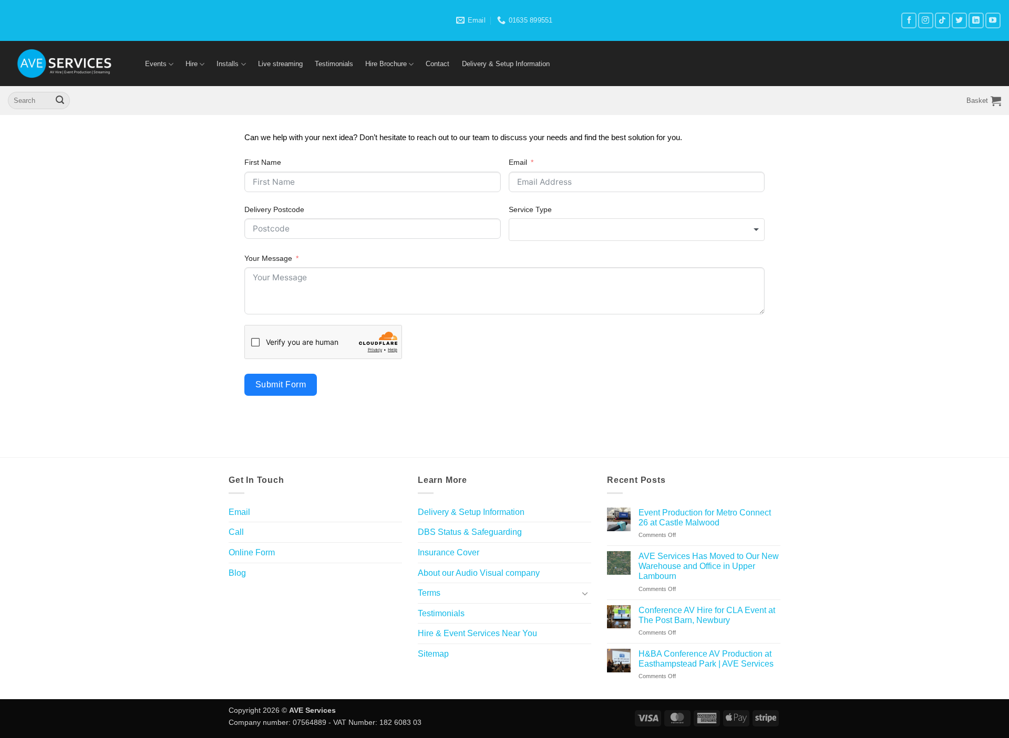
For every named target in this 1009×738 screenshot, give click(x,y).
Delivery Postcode (274, 209)
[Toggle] (585, 593)
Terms (429, 592)
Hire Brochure (386, 64)
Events (156, 64)
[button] (983, 100)
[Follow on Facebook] (909, 20)
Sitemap (433, 653)
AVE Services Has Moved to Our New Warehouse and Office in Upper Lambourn (709, 566)
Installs (228, 64)
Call (236, 532)
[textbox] (636, 229)
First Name (262, 162)
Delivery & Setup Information (506, 64)
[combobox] (637, 229)
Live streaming (280, 64)
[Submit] (60, 101)
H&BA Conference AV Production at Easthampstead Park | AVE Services (706, 658)
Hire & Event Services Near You (477, 633)
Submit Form (280, 384)
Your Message (268, 258)
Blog (237, 572)
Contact (437, 64)
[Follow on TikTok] (942, 20)
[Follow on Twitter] (959, 20)
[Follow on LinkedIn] (976, 20)
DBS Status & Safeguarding (470, 532)
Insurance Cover (448, 552)
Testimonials (334, 64)
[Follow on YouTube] (993, 20)
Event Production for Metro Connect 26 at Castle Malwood (705, 517)
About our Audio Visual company (479, 572)
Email (518, 162)
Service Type (530, 209)
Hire (192, 64)
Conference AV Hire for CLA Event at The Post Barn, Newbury (707, 615)
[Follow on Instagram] (925, 20)
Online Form (252, 552)
